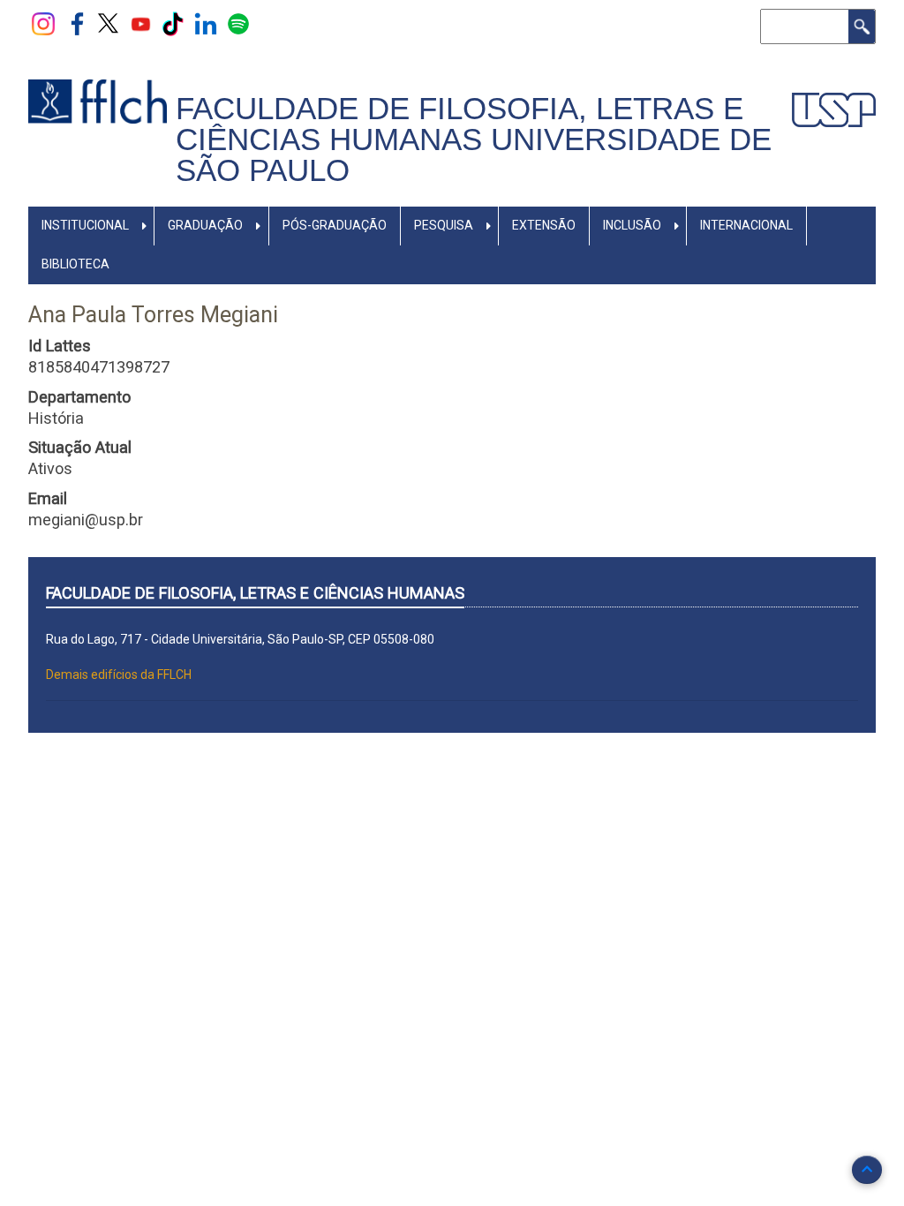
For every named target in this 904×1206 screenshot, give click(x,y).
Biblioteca (75, 264)
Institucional (85, 225)
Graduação (205, 225)
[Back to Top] (867, 1170)
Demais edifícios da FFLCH (119, 674)
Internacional (746, 225)
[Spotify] (238, 23)
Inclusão (632, 225)
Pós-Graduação (334, 225)
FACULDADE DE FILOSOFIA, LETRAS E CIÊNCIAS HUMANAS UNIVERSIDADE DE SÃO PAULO (474, 139)
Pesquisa (443, 225)
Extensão (544, 225)
